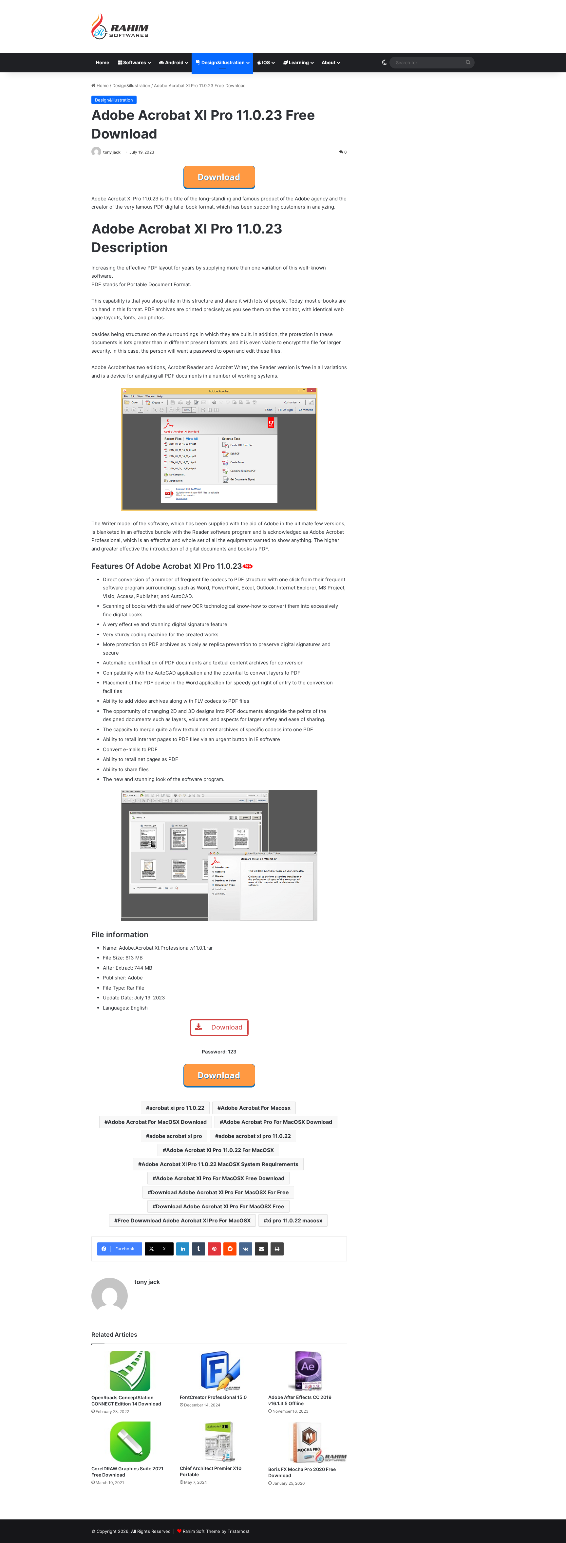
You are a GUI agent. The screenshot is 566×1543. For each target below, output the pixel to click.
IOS (265, 62)
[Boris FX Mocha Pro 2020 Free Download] (307, 1442)
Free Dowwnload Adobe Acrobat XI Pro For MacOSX (184, 1220)
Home (102, 62)
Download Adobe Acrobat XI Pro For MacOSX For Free (220, 1192)
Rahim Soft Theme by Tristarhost (216, 1531)
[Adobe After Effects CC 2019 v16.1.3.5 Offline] (307, 1371)
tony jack (112, 152)
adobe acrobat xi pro (175, 1136)
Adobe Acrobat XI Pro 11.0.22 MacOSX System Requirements (220, 1164)
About (328, 62)
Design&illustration (222, 62)
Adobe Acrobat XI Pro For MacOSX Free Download (220, 1178)
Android (173, 62)
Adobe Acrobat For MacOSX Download (157, 1122)
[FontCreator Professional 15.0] (219, 1371)
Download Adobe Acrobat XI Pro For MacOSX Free (220, 1206)
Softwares (134, 62)
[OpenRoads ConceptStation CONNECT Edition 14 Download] (130, 1371)
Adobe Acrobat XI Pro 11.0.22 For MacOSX (220, 1150)
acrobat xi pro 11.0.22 (176, 1108)
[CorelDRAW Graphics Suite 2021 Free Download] (130, 1442)
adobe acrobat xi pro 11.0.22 (254, 1136)
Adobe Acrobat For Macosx (256, 1108)
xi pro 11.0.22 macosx (294, 1220)
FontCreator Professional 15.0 (213, 1397)
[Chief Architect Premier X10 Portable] (219, 1442)
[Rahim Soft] (120, 26)
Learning (298, 62)
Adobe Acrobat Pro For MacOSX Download (277, 1122)
